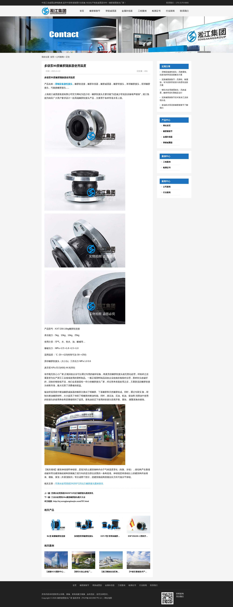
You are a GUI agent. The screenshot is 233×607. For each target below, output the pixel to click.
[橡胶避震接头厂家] (54, 11)
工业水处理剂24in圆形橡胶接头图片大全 (68, 497)
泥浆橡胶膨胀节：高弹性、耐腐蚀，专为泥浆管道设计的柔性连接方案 (174, 82)
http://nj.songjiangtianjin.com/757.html (71, 501)
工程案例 (142, 11)
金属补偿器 (127, 11)
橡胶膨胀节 (94, 11)
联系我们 (184, 11)
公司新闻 (60, 57)
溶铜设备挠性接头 (63, 84)
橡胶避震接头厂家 (64, 598)
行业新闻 (170, 11)
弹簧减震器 (111, 11)
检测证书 (156, 11)
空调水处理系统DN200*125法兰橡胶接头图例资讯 (79, 483)
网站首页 (167, 125)
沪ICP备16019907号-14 (91, 598)
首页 (82, 11)
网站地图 (108, 598)
